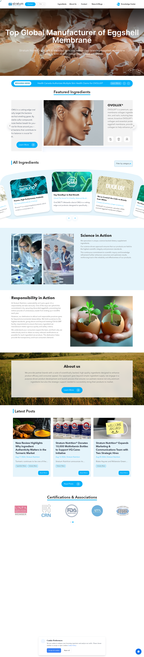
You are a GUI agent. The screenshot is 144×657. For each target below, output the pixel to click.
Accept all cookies (53, 650)
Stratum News (61, 466)
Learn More (115, 83)
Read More (43, 473)
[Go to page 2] (73, 522)
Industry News (33, 466)
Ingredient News (21, 466)
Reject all (67, 650)
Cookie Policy (72, 645)
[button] (126, 4)
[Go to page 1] (70, 522)
